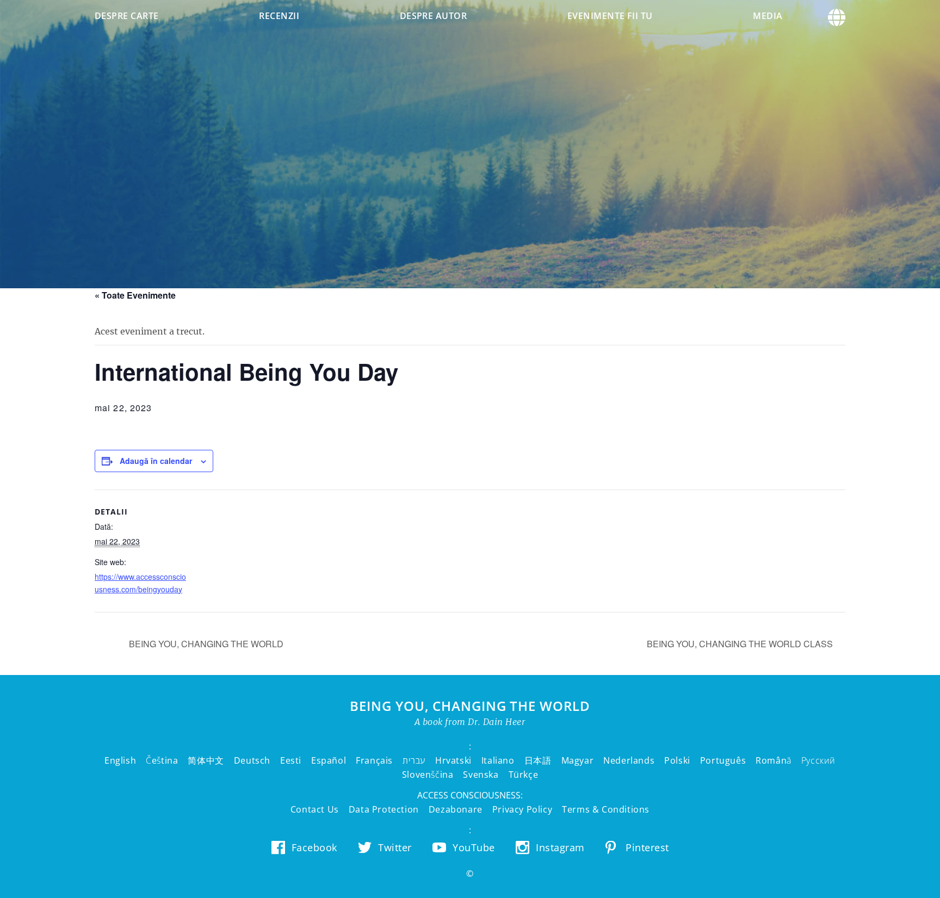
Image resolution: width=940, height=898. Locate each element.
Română (773, 760)
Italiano (498, 760)
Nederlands (628, 760)
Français (374, 760)
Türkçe (524, 775)
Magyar (577, 760)
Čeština (162, 760)
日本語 (538, 760)
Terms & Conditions (606, 809)
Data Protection (384, 809)
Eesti (290, 760)
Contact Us (314, 809)
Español (328, 760)
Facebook (314, 847)
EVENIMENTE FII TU (610, 16)
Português (723, 760)
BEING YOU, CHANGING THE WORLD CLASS (741, 643)
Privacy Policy (522, 809)
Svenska (480, 775)
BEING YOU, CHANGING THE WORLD (205, 643)
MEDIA (767, 16)
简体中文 (206, 760)
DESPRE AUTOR (433, 16)
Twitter (395, 847)
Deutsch (252, 760)
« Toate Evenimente (135, 295)
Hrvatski (453, 760)
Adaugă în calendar (156, 460)
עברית (414, 760)
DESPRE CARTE (127, 16)
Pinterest (647, 847)
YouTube (474, 847)
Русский (818, 760)
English (120, 760)
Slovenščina (428, 775)
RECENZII (279, 16)
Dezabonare (456, 809)
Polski (677, 760)
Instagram (560, 847)
